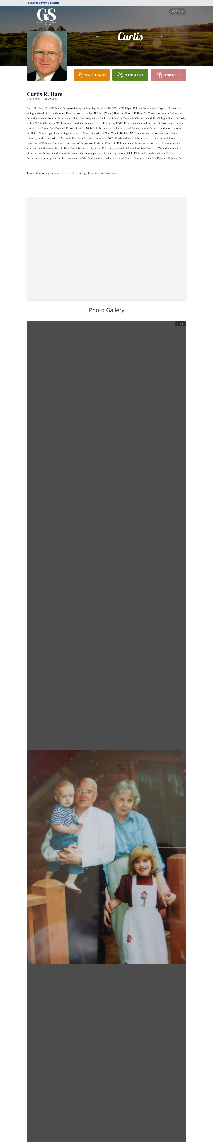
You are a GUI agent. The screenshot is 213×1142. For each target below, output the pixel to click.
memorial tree (64, 173)
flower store (111, 173)
